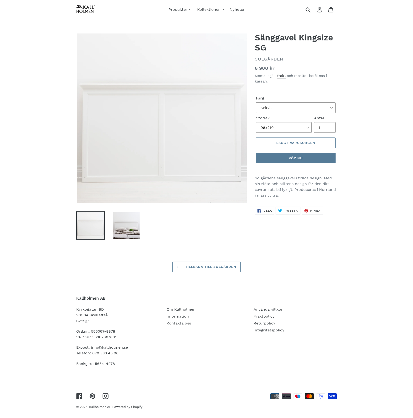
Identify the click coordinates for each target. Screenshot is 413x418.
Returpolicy (264, 323)
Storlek (263, 118)
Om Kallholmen (181, 309)
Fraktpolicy (264, 316)
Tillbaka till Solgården (210, 267)
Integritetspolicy (269, 330)
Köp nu (296, 158)
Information (178, 316)
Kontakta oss (179, 323)
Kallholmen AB (100, 407)
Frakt (281, 76)
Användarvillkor (268, 309)
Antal (319, 118)
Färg (260, 98)
